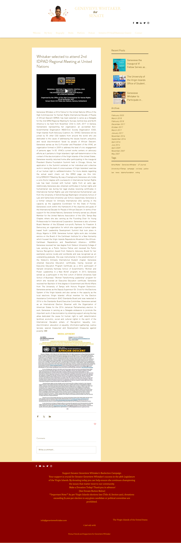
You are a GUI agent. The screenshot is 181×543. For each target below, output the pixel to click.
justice (146, 169)
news (117, 173)
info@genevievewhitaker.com (54, 520)
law (112, 173)
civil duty (139, 169)
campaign (130, 169)
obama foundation (127, 173)
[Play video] (66, 91)
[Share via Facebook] (38, 416)
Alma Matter (115, 165)
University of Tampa (118, 169)
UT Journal (142, 165)
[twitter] (144, 23)
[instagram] (148, 23)
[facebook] (133, 23)
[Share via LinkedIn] (50, 416)
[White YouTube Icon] (40, 466)
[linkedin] (141, 23)
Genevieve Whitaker (129, 165)
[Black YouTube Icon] (137, 23)
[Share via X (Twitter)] (44, 416)
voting (137, 173)
